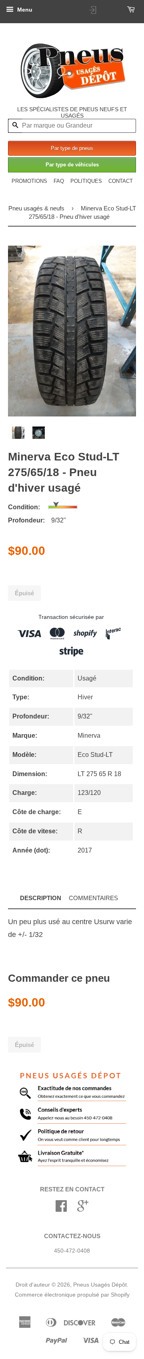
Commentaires (93, 898)
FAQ (59, 181)
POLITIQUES (86, 181)
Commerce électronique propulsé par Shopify (72, 1295)
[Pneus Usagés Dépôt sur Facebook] (61, 1209)
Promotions (29, 181)
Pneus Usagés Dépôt (100, 1285)
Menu (24, 9)
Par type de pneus (72, 148)
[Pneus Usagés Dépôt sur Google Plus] (83, 1209)
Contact (120, 181)
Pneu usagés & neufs (36, 208)
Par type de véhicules (72, 165)
